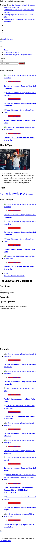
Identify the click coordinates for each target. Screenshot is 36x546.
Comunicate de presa (11, 52)
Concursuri (30, 194)
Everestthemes (5, 541)
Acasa (6, 50)
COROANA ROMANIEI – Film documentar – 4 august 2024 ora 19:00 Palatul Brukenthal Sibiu (20, 490)
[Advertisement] (18, 327)
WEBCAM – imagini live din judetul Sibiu (18, 55)
